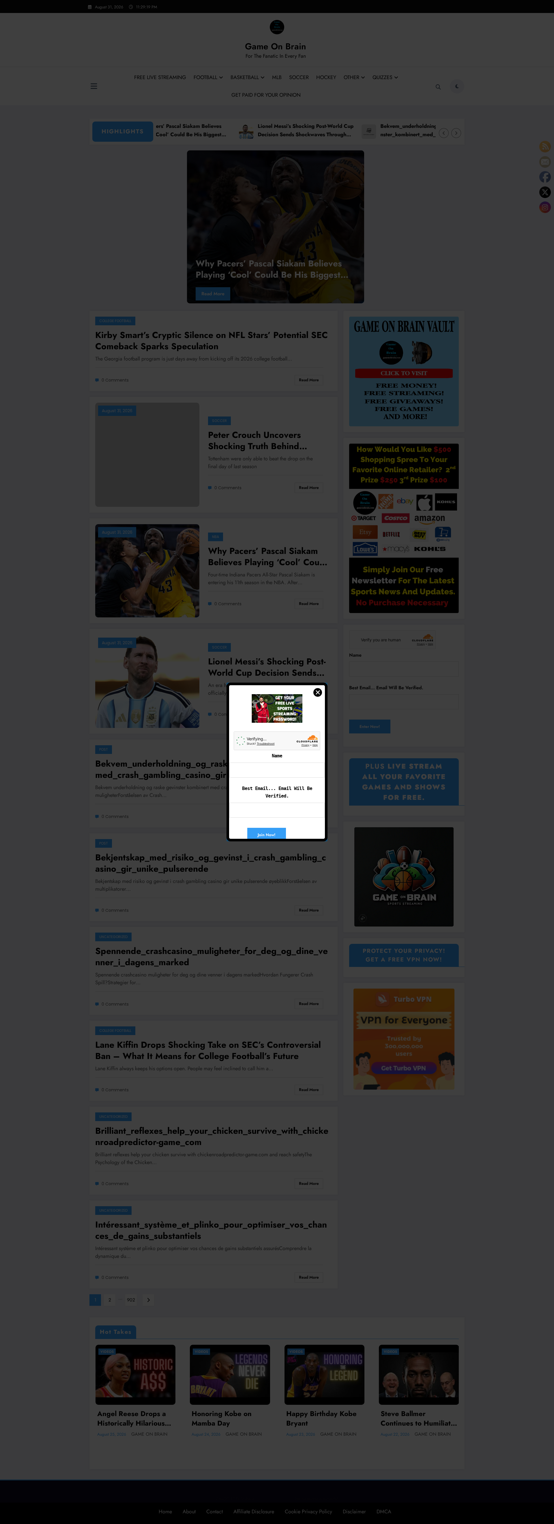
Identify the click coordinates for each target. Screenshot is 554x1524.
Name (277, 756)
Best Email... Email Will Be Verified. (277, 792)
